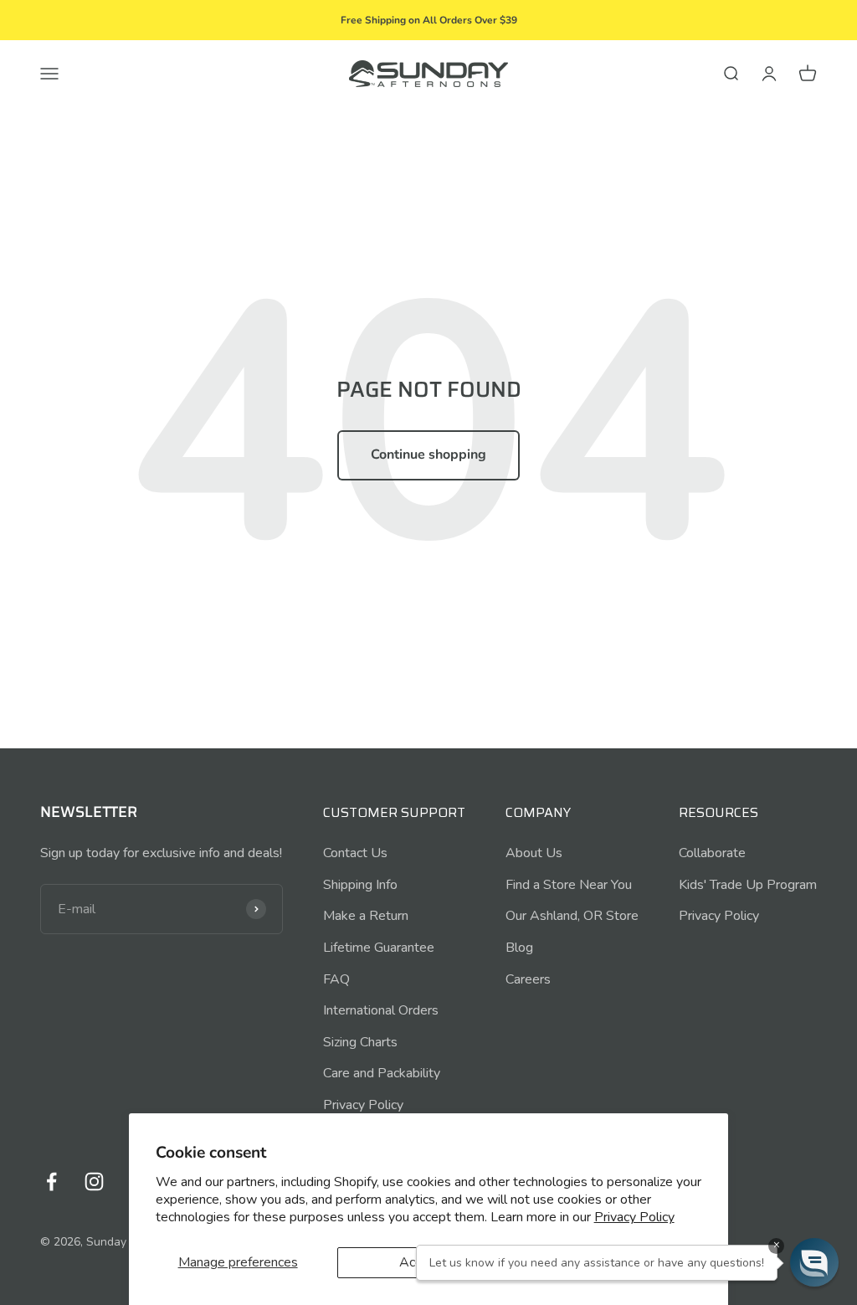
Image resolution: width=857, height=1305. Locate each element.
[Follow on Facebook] (51, 1181)
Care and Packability (381, 1073)
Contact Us (355, 853)
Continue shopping (428, 454)
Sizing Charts (360, 1042)
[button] (814, 1262)
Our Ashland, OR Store (572, 916)
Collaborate (712, 853)
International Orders (381, 1010)
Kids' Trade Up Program (748, 885)
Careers (528, 979)
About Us (533, 853)
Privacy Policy (634, 1217)
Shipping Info (360, 885)
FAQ (336, 979)
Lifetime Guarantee (378, 947)
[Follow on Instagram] (94, 1181)
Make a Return (365, 916)
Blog (519, 947)
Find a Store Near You (568, 885)
